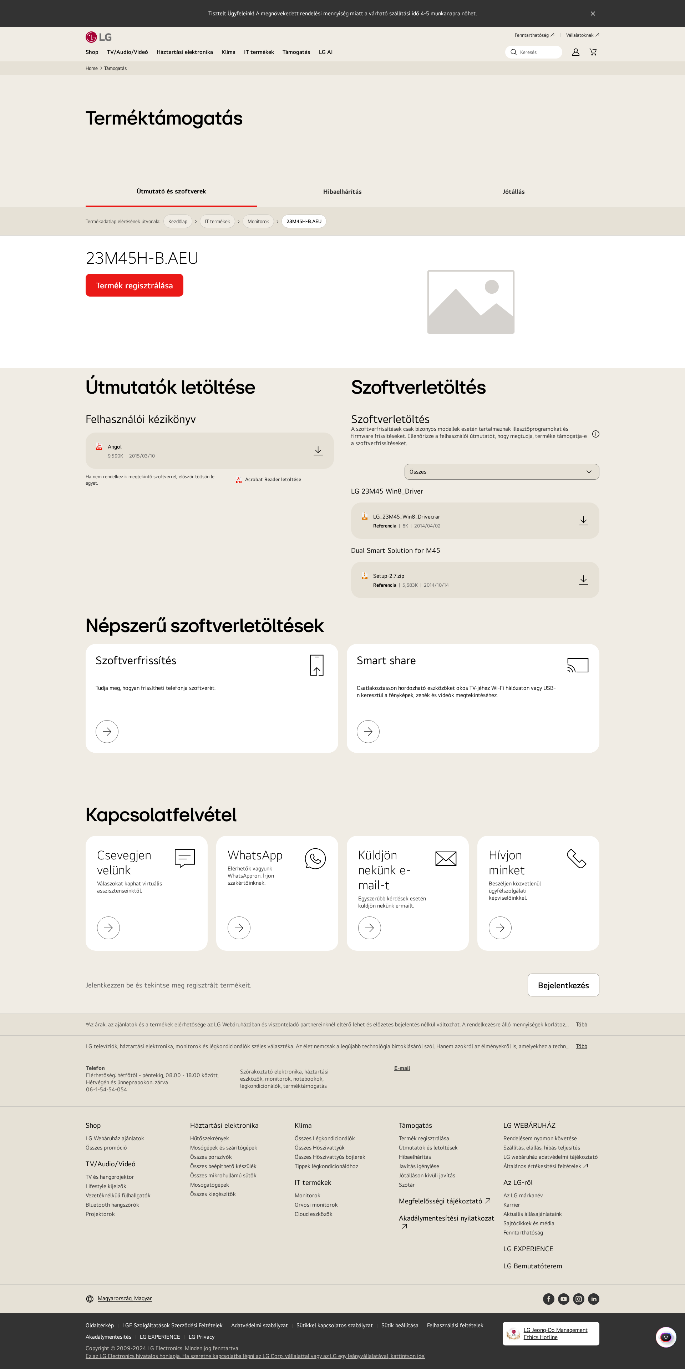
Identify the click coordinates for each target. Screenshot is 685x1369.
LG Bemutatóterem (532, 1266)
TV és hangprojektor (110, 1176)
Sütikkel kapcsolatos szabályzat (334, 1325)
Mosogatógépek (209, 1184)
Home (92, 68)
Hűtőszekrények (209, 1138)
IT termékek (259, 52)
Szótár (407, 1184)
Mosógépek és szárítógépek (223, 1147)
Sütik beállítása (399, 1325)
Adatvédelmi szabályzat (259, 1325)
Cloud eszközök (314, 1214)
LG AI (326, 52)
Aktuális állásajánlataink (532, 1214)
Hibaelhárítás (415, 1156)
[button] (533, 52)
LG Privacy (201, 1336)
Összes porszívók (211, 1156)
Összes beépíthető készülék (223, 1166)
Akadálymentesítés (108, 1336)
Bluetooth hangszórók (112, 1204)
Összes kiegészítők (213, 1194)
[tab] (171, 192)
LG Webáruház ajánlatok (115, 1138)
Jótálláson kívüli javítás (427, 1175)
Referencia (384, 526)
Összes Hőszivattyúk (320, 1147)
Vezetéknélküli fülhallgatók (118, 1195)
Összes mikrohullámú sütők (223, 1175)
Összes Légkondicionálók (325, 1138)
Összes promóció (106, 1147)
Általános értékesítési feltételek (542, 1166)
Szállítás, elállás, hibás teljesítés (541, 1147)
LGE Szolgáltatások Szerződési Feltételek (172, 1325)
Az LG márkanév (523, 1195)
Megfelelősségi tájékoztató (440, 1201)
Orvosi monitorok (316, 1204)
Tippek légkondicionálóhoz (326, 1166)
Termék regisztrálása (424, 1138)
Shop (92, 52)
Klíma (228, 52)
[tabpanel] (342, 488)
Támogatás (296, 52)
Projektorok (100, 1214)
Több (581, 1024)
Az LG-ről (518, 1182)
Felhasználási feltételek (455, 1325)
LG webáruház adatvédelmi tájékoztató (550, 1156)
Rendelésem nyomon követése (540, 1138)
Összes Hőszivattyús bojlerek (330, 1156)
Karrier (511, 1204)
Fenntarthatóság (532, 35)
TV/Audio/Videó (127, 52)
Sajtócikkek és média (528, 1223)
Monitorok (307, 1195)
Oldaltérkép (100, 1325)
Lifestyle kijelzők (106, 1186)
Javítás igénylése (419, 1166)
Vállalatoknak (580, 35)
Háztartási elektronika (185, 52)
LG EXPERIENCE (528, 1248)
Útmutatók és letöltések (428, 1147)
